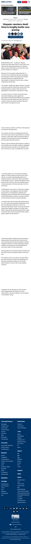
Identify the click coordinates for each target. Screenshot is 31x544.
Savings (3, 431)
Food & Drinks (4, 493)
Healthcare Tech (21, 441)
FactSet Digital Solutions (12, 534)
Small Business (5, 449)
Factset (14, 533)
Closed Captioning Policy (23, 493)
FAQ (18, 487)
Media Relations (21, 489)
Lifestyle (4, 481)
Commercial (20, 426)
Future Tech (20, 443)
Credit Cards (4, 427)
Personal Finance (6, 421)
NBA (18, 455)
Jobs (18, 481)
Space (19, 447)
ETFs (2, 465)
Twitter (12, 34)
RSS (23, 508)
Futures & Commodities (7, 461)
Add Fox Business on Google (16, 36)
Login (19, 1)
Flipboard (17, 508)
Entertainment (5, 484)
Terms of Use (20, 483)
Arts (2, 495)
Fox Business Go (21, 500)
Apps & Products (21, 502)
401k (2, 435)
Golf (18, 465)
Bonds (2, 463)
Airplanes (3, 491)
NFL (18, 453)
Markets (15, 17)
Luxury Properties (21, 427)
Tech (19, 431)
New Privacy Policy (15, 522)
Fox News (19, 496)
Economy (4, 443)
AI (17, 445)
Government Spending (7, 445)
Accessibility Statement (23, 495)
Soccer (19, 463)
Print (18, 34)
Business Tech (21, 439)
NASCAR (19, 459)
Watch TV (24, 1)
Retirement (4, 437)
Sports (19, 451)
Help (15, 526)
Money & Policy (5, 447)
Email (21, 34)
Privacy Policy (20, 485)
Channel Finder (21, 480)
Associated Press (18, 40)
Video (19, 474)
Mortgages (4, 424)
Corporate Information (23, 491)
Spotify (14, 511)
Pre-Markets (4, 472)
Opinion (19, 470)
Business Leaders (5, 466)
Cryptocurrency (5, 459)
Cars (2, 489)
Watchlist (4, 478)
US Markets (4, 457)
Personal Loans (5, 429)
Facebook (9, 34)
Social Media (20, 436)
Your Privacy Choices (16, 524)
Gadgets (19, 438)
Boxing (19, 461)
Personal (19, 424)
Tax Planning (4, 439)
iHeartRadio (17, 511)
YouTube (14, 508)
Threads (15, 34)
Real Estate (21, 421)
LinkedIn (20, 508)
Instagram (10, 508)
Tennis (19, 466)
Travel (2, 487)
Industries (3, 468)
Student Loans (5, 426)
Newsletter (26, 508)
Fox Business (6, 1)
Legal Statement (21, 534)
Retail (2, 470)
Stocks (3, 455)
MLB (18, 457)
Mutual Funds (4, 474)
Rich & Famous (5, 486)
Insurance (3, 433)
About (19, 477)
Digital (19, 434)
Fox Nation (20, 498)
